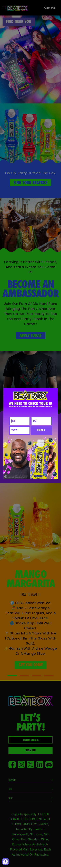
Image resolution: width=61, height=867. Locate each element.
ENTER (41, 430)
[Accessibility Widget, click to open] (5, 861)
